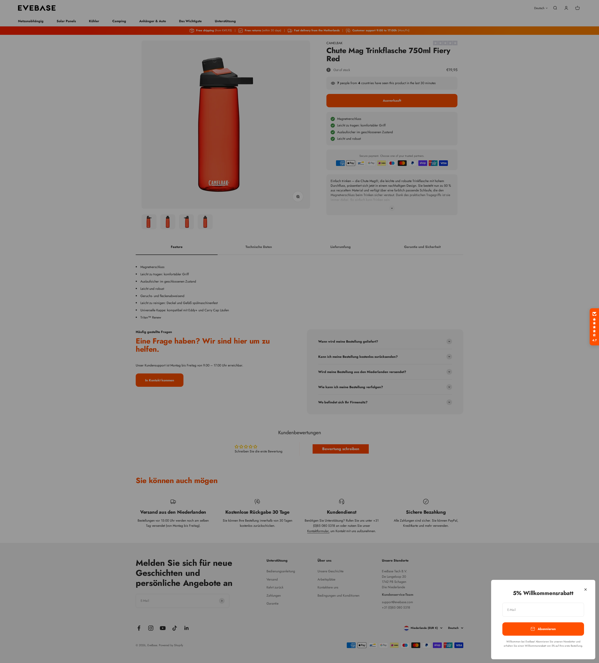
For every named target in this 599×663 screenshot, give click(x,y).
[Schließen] (585, 589)
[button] (594, 327)
